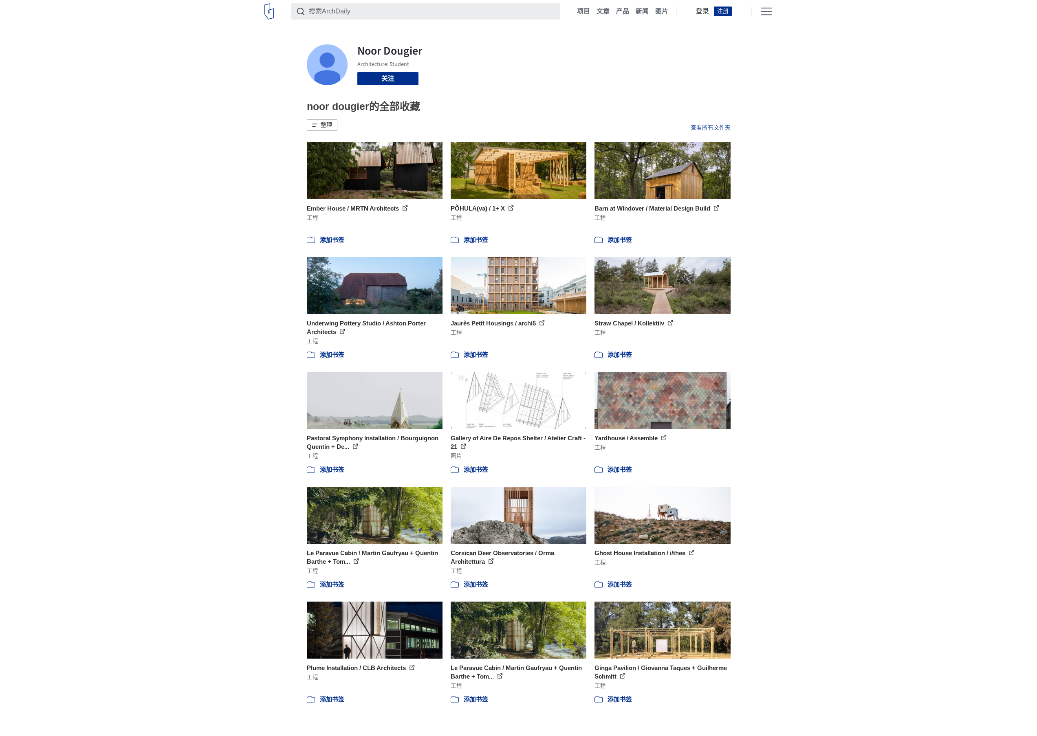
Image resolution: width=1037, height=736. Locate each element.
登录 (702, 11)
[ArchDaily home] (269, 11)
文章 (603, 11)
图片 (661, 11)
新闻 (642, 11)
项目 (583, 11)
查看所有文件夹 (711, 127)
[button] (322, 125)
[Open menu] (766, 11)
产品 (622, 11)
